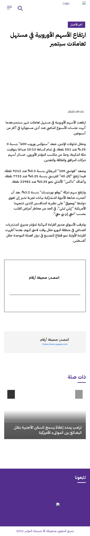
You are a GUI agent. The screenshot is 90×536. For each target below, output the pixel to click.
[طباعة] (53, 319)
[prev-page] (79, 394)
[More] (33, 319)
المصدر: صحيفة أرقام (54, 339)
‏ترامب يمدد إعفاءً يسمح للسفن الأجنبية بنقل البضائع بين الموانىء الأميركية (48, 429)
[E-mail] (77, 303)
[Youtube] (28, 492)
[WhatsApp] (72, 319)
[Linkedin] (62, 319)
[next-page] (11, 394)
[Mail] (61, 492)
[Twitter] (81, 319)
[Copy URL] (43, 319)
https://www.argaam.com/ (54, 344)
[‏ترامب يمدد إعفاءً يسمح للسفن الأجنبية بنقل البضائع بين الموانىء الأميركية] (45, 413)
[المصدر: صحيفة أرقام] (77, 342)
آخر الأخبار (76, 24)
